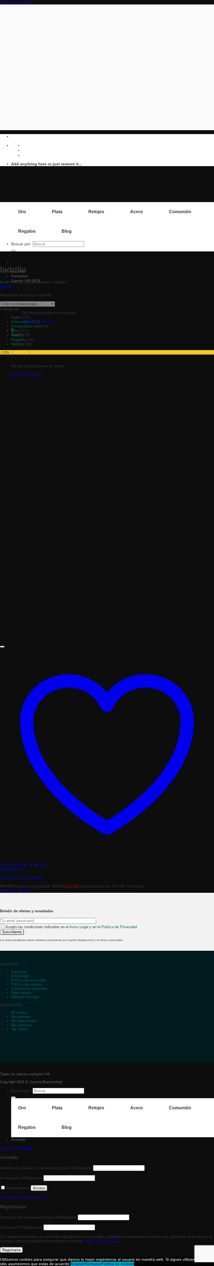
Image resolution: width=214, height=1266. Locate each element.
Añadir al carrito (14, 890)
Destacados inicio (26, 326)
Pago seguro (21, 993)
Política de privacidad (28, 980)
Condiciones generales (29, 988)
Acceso (39, 1188)
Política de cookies (26, 984)
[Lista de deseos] (2, 646)
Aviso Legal (78, 927)
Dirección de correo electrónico (38, 1217)
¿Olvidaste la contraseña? (23, 1197)
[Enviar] (13, 250)
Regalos (27, 231)
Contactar (19, 972)
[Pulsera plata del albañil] (29, 641)
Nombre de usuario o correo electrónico (46, 1168)
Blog (67, 231)
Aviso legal (20, 976)
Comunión (180, 211)
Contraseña (21, 1178)
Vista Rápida (11, 869)
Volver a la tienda (26, 374)
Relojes (96, 211)
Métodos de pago (25, 997)
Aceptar (77, 1264)
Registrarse (11, 1250)
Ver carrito (19, 1029)
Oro (22, 211)
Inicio (4, 282)
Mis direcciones (24, 1021)
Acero (136, 211)
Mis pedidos (21, 1017)
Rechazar (92, 1264)
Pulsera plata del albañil (21, 877)
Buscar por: (21, 244)
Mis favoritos (21, 1025)
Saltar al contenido (16, 2)
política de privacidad (101, 1241)
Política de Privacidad (119, 927)
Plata (57, 211)
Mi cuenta (19, 1012)
